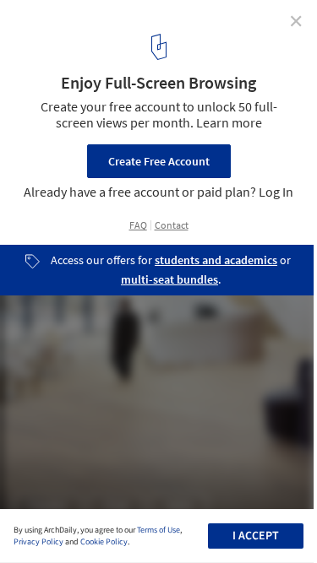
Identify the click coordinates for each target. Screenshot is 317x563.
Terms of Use (158, 530)
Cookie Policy (104, 542)
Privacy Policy (38, 542)
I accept (255, 536)
